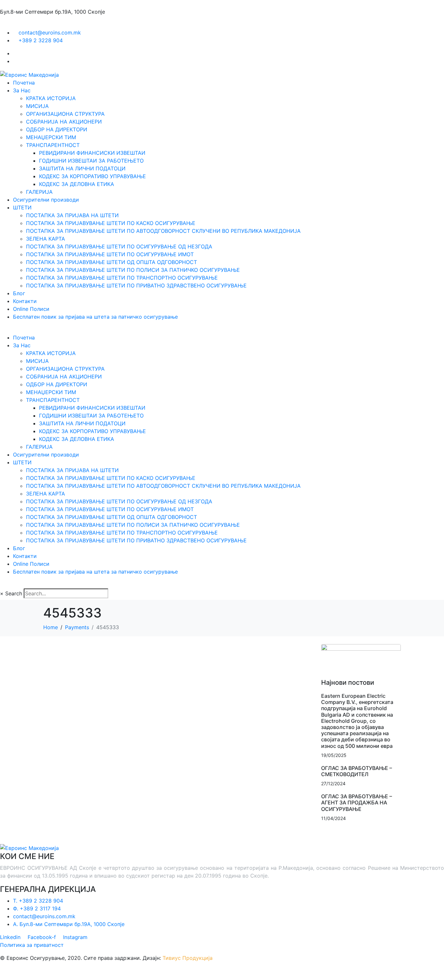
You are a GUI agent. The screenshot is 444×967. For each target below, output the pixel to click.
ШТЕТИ (22, 207)
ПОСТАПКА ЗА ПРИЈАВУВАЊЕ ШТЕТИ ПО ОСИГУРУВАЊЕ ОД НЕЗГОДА (119, 246)
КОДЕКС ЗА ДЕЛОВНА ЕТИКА (76, 184)
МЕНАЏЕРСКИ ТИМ (51, 137)
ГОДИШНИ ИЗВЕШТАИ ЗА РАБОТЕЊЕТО (91, 160)
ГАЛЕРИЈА (39, 192)
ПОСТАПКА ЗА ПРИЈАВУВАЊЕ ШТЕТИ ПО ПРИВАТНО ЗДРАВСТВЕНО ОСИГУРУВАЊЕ (136, 285)
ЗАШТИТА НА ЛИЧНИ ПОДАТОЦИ (82, 168)
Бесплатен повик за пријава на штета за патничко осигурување (95, 316)
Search (13, 593)
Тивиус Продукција (188, 958)
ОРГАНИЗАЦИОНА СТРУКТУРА (65, 114)
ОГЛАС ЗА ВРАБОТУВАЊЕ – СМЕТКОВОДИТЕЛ (356, 771)
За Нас (22, 90)
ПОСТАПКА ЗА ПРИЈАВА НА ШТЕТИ (72, 215)
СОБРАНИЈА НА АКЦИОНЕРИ (64, 121)
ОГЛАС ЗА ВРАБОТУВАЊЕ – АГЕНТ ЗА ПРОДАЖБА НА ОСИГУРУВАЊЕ (356, 802)
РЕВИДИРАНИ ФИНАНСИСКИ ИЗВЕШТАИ (92, 153)
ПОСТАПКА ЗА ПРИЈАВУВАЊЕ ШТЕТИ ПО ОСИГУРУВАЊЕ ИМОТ (110, 254)
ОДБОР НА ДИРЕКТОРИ (56, 129)
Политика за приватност (32, 945)
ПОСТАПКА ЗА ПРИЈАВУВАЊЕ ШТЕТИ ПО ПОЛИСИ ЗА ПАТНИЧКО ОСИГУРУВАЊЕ (133, 270)
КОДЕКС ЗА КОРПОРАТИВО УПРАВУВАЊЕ (92, 176)
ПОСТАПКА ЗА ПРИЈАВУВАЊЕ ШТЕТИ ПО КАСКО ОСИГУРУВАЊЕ (110, 223)
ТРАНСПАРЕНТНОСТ (53, 145)
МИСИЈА (37, 106)
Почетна (24, 82)
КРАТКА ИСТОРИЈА (51, 98)
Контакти (25, 301)
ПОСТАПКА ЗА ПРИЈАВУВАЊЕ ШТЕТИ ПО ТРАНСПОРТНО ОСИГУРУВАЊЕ (122, 277)
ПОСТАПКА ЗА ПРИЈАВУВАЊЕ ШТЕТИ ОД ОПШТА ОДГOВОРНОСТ (111, 262)
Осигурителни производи (46, 199)
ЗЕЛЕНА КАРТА (45, 238)
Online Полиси (31, 309)
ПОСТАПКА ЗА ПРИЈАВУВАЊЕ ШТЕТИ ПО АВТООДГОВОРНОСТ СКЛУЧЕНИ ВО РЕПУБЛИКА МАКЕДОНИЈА (163, 231)
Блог (19, 293)
